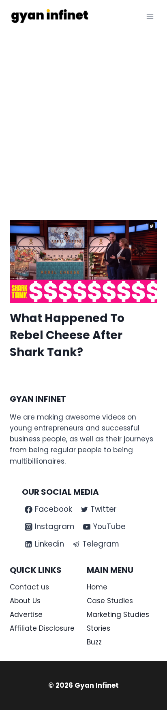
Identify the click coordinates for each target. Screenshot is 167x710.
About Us (25, 601)
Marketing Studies (118, 614)
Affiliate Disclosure (42, 628)
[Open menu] (149, 16)
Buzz (94, 642)
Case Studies (110, 601)
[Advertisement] (83, 119)
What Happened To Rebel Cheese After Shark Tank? (67, 335)
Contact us (29, 587)
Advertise (26, 614)
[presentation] (83, 261)
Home (97, 587)
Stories (98, 628)
